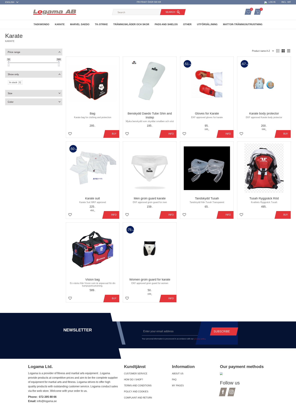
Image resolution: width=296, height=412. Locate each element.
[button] (252, 10)
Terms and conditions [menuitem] (138, 385)
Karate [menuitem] (60, 24)
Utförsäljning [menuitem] (207, 24)
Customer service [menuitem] (135, 373)
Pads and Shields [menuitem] (166, 24)
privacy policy (199, 339)
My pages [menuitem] (178, 385)
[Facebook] (223, 393)
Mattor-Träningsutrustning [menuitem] (242, 24)
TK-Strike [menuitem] (101, 24)
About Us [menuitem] (177, 373)
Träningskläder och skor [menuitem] (131, 24)
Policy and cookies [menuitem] (136, 391)
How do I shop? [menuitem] (133, 379)
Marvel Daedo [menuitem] (79, 24)
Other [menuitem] (187, 24)
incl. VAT (286, 2)
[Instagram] (232, 393)
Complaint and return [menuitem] (138, 397)
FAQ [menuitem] (174, 379)
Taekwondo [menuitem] (41, 24)
